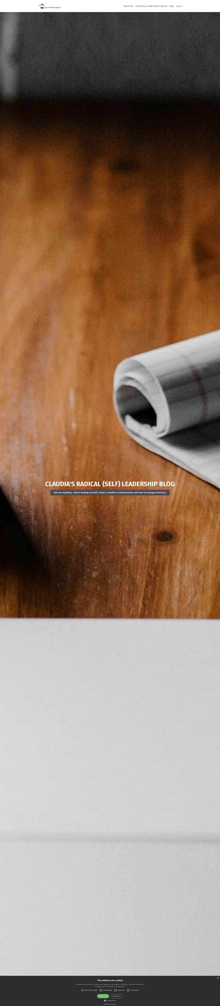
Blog (171, 6)
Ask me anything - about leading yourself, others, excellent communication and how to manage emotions (110, 492)
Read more (121, 986)
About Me (128, 6)
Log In (179, 6)
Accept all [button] (103, 996)
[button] (110, 1000)
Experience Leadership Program (151, 6)
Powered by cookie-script (110, 1004)
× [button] (218, 978)
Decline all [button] (117, 996)
